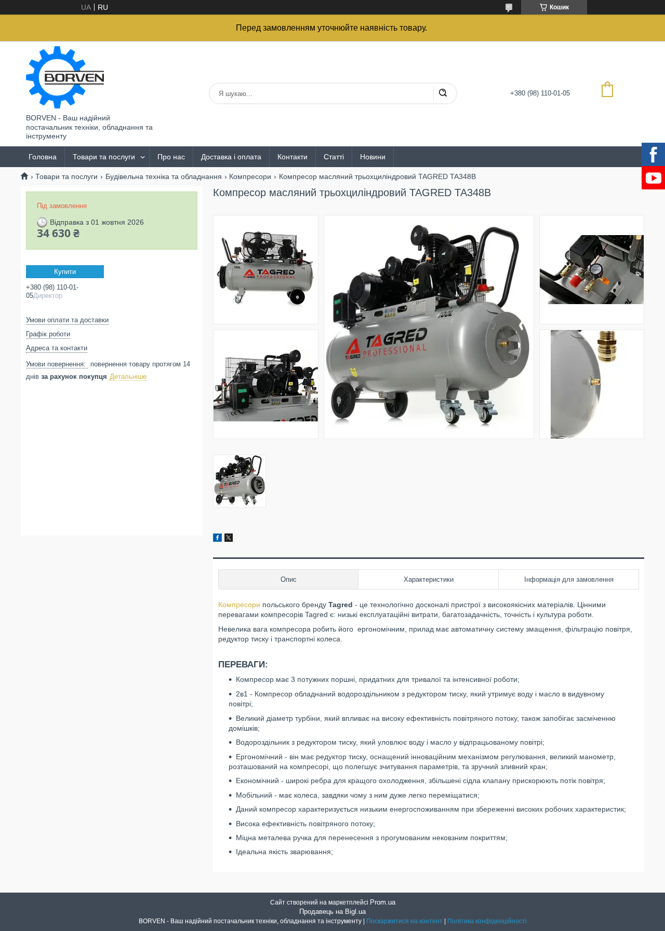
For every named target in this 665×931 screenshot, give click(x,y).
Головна (43, 157)
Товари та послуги (104, 157)
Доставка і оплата (231, 157)
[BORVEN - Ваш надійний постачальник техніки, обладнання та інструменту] (65, 77)
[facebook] (217, 539)
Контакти (292, 157)
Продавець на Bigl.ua (332, 911)
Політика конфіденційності (487, 921)
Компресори (250, 176)
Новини (372, 157)
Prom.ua (382, 902)
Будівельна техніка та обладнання (163, 176)
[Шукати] (442, 93)
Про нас (171, 157)
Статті (334, 157)
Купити (65, 272)
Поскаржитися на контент (404, 921)
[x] (228, 539)
